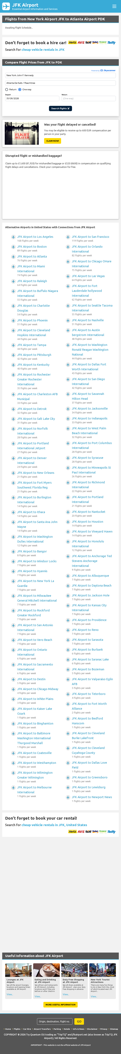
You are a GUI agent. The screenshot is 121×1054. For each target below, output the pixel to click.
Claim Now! (52, 141)
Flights (17, 1029)
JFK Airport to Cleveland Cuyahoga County (88, 752)
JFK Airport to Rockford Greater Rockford (33, 615)
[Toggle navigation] (114, 6)
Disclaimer (92, 1029)
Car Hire (27, 1029)
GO (79, 1021)
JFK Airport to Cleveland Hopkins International (33, 334)
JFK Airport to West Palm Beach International (89, 432)
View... (10, 994)
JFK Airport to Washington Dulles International (35, 541)
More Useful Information (60, 1005)
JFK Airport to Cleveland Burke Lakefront (88, 737)
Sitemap (114, 1029)
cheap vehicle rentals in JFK (43, 49)
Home (8, 1029)
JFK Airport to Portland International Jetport (33, 447)
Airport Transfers (42, 1029)
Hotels (67, 1029)
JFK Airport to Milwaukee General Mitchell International (37, 600)
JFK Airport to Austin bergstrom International (88, 334)
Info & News (78, 1029)
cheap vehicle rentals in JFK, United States (54, 825)
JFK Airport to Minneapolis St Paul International (91, 472)
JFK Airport (35, 6)
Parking (57, 1029)
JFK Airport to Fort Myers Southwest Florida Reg (34, 487)
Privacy (103, 1029)
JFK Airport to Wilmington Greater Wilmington (35, 777)
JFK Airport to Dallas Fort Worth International (89, 369)
